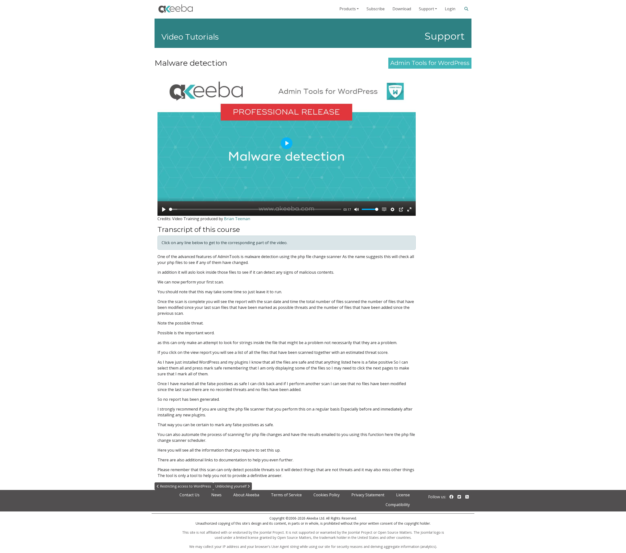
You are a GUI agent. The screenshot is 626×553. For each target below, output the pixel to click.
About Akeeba (246, 495)
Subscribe (376, 8)
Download (401, 8)
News (216, 495)
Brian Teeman (237, 218)
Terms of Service (286, 495)
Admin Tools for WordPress (430, 62)
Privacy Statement (367, 495)
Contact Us (189, 495)
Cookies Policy (326, 495)
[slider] (255, 209)
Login (450, 8)
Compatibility (398, 504)
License (403, 495)
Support (426, 8)
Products (347, 8)
